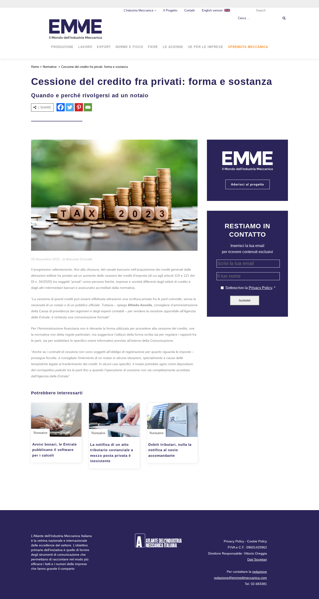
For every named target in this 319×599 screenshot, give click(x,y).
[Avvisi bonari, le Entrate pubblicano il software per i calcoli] (56, 419)
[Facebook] (61, 107)
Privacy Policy (260, 288)
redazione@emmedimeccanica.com (240, 578)
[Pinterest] (79, 107)
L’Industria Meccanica (138, 10)
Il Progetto (170, 10)
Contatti (189, 10)
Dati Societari (257, 559)
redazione (259, 572)
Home (35, 67)
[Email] (88, 107)
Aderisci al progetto (247, 184)
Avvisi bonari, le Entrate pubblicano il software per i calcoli (54, 449)
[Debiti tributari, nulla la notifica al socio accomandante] (172, 420)
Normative (50, 67)
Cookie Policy (257, 541)
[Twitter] (70, 107)
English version (212, 10)
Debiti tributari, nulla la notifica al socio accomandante (169, 450)
